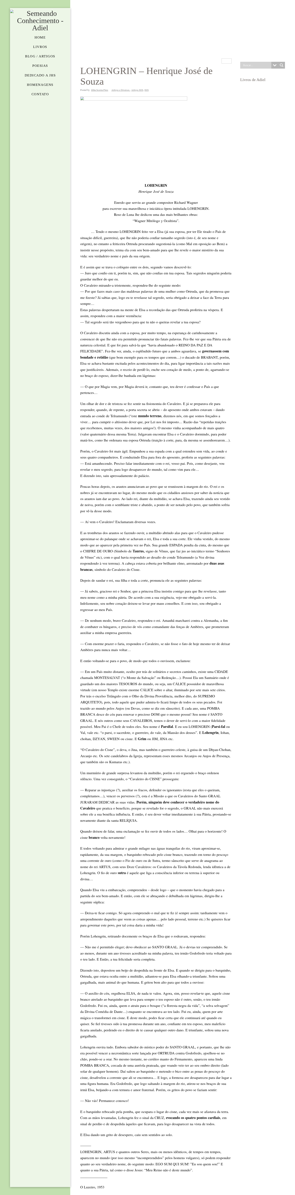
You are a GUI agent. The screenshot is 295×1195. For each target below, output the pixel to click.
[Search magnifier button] (281, 65)
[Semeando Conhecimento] (40, 20)
